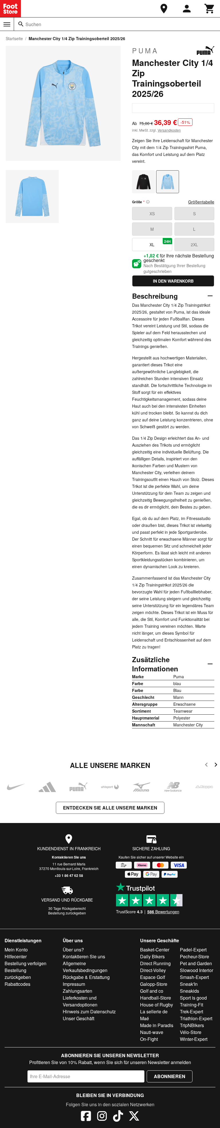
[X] (134, 1116)
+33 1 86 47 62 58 (69, 875)
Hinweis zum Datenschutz (89, 1011)
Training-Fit (191, 1004)
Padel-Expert (193, 949)
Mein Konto (16, 949)
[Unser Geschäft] (164, 8)
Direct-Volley (153, 970)
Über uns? (73, 949)
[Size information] (148, 202)
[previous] (206, 766)
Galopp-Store (153, 984)
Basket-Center (154, 949)
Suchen (33, 24)
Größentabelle (201, 202)
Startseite (14, 38)
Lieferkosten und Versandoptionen (80, 1001)
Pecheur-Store (194, 956)
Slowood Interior (196, 970)
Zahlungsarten (77, 991)
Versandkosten (169, 130)
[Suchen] (20, 24)
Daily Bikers (152, 956)
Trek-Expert (191, 1011)
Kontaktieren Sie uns (69, 857)
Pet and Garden (196, 963)
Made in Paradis (156, 1025)
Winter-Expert (193, 1039)
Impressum (74, 984)
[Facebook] (86, 1116)
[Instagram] (102, 1116)
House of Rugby (156, 1004)
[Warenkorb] (209, 8)
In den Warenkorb (173, 281)
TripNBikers (192, 1025)
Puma (145, 50)
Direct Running (155, 963)
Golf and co (151, 991)
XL (160, 243)
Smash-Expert (194, 977)
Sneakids (189, 991)
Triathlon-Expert (196, 1018)
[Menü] (7, 24)
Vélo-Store (190, 1032)
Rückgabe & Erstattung (86, 977)
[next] (216, 766)
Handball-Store (155, 997)
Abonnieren (169, 1076)
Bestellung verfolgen (25, 963)
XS (152, 213)
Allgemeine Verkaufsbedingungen (85, 966)
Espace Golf (152, 977)
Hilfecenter (16, 956)
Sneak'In (189, 984)
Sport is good (193, 997)
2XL (194, 244)
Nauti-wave (151, 1032)
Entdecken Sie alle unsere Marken (110, 807)
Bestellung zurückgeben (67, 912)
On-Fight (149, 1039)
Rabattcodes (17, 984)
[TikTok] (118, 1116)
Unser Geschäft (78, 1018)
